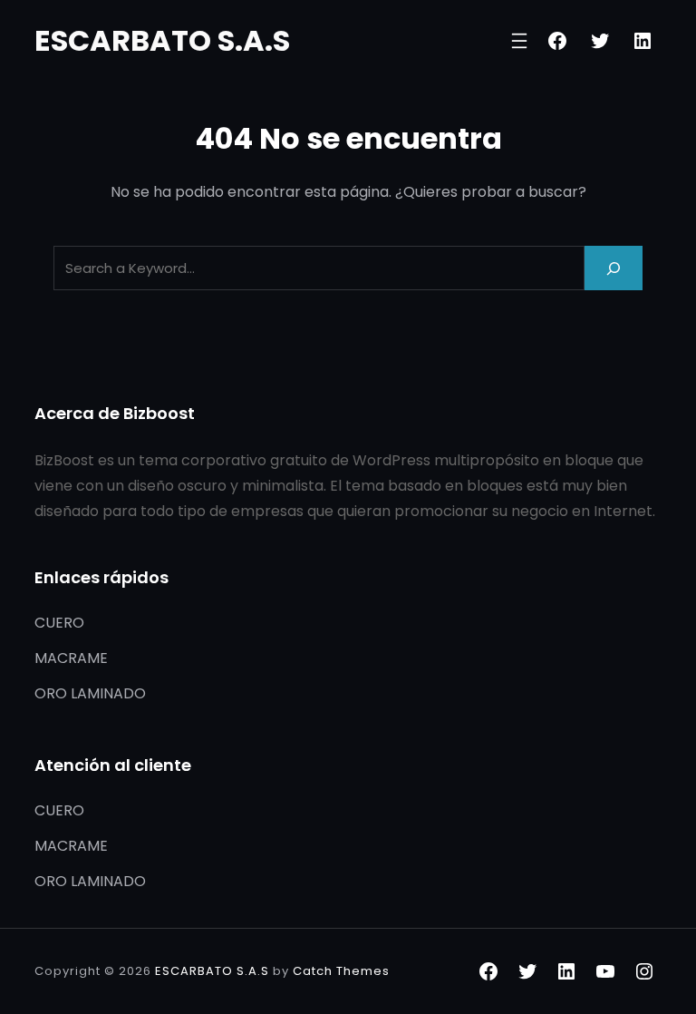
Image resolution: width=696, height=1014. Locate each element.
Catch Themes (341, 971)
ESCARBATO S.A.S (162, 40)
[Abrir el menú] (519, 41)
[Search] (614, 268)
